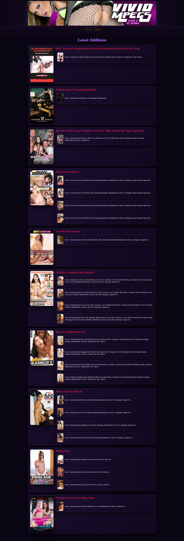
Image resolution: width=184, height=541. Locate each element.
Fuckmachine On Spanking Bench (76, 89)
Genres (98, 29)
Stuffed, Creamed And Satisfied (75, 272)
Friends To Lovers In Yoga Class (75, 497)
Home (88, 29)
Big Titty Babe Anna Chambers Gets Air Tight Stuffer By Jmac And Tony (100, 130)
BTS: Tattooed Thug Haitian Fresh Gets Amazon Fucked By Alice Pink (98, 48)
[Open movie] (42, 64)
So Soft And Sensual (68, 231)
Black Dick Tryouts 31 (69, 391)
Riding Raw (63, 451)
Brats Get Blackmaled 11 (71, 331)
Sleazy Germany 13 (67, 171)
